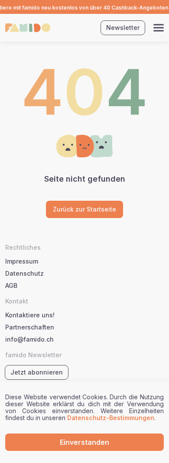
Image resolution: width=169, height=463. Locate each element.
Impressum (21, 261)
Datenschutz (24, 273)
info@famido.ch (29, 339)
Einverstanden (84, 442)
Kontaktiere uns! (30, 315)
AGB (11, 285)
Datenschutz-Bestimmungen (110, 417)
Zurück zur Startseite (84, 209)
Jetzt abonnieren (36, 372)
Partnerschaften (29, 327)
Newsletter (123, 27)
